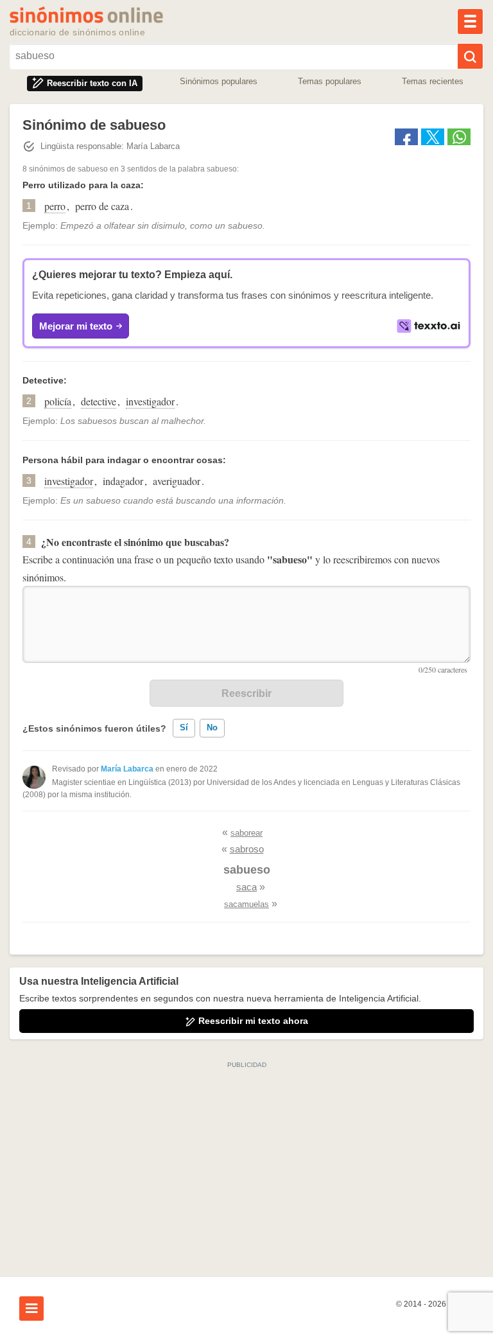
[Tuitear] (432, 136)
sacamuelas (246, 904)
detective (98, 401)
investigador (150, 401)
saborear (246, 833)
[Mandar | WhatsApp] (459, 136)
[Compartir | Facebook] (406, 136)
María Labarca (127, 768)
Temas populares (329, 81)
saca (246, 887)
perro (54, 206)
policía (57, 401)
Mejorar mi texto (75, 326)
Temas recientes (432, 81)
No (212, 727)
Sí (184, 727)
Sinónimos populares (218, 81)
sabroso (247, 849)
